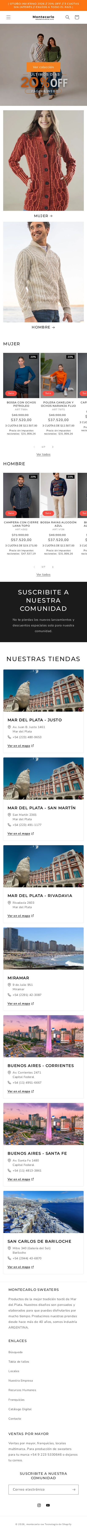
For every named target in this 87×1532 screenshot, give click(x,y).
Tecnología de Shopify (58, 1524)
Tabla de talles (18, 1362)
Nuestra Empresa (20, 1381)
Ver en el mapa (19, 746)
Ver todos (43, 454)
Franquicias (16, 1400)
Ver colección (43, 67)
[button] (8, 17)
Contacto (14, 1419)
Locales (13, 1371)
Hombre (41, 327)
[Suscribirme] (73, 1490)
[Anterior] (34, 447)
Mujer (41, 216)
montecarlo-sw (35, 1524)
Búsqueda (15, 1352)
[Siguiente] (52, 447)
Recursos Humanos (22, 1390)
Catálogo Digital (20, 1409)
